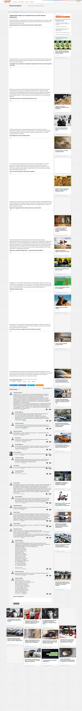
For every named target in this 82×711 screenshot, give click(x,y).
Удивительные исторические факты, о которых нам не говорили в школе (62, 190)
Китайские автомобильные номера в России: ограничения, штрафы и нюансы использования (62, 425)
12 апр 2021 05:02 (18, 428)
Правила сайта (58, 39)
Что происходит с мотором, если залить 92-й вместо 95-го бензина (14, 620)
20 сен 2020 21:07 (18, 441)
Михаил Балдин (16, 512)
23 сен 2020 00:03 (18, 593)
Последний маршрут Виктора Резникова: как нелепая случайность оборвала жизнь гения (49, 622)
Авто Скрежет (57, 386)
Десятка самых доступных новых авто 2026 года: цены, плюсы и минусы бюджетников (14, 639)
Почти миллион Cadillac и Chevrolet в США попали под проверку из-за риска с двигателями (31, 680)
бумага (33, 381)
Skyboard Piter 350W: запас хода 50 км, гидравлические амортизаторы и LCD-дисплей (62, 504)
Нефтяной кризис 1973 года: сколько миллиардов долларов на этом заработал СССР (62, 29)
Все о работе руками (58, 112)
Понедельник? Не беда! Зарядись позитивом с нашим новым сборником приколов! (63, 23)
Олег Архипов (16, 465)
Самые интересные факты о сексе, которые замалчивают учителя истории (62, 52)
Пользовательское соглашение (61, 37)
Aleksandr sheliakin (19, 540)
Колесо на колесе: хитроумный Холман (63, 32)
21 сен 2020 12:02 (16, 537)
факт (29, 381)
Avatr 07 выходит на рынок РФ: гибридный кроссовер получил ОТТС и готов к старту (50, 642)
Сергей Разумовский (17, 431)
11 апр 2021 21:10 (18, 420)
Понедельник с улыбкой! (48, 705)
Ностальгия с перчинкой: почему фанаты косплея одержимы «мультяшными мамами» (66, 697)
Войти (79, 1)
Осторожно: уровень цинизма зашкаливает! (50, 661)
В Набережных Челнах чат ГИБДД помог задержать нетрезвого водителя (61, 483)
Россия (24, 381)
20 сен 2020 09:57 (16, 435)
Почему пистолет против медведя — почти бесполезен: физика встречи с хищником (14, 681)
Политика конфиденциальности (61, 38)
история (14, 381)
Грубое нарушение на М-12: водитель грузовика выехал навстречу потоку (49, 679)
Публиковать (16, 603)
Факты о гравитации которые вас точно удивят (62, 288)
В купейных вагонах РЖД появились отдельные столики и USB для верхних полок (32, 622)
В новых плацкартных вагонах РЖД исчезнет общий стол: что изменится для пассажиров (32, 641)
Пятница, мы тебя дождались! (61, 26)
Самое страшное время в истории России (61, 344)
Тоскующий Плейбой (19, 471)
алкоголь (19, 381)
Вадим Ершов (18, 437)
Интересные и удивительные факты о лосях (62, 269)
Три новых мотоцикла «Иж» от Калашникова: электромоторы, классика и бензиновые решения (62, 583)
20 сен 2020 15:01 (16, 509)
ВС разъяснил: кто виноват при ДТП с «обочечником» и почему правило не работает (32, 660)
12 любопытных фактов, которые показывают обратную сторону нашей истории (61, 229)
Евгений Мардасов (19, 412)
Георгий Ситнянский (17, 392)
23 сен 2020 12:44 (16, 526)
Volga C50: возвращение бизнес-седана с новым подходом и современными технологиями (61, 525)
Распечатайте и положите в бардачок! (63, 34)
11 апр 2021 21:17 (18, 449)
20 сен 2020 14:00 (16, 468)
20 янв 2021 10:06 (18, 502)
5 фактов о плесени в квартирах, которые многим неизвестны (62, 107)
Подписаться (62, 16)
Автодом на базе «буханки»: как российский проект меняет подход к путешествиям (62, 446)
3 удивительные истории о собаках (61, 308)
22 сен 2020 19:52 (18, 575)
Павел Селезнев (16, 523)
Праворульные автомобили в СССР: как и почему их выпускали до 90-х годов (14, 700)
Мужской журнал (15, 6)
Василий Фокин (16, 482)
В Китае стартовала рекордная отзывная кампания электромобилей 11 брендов (62, 545)
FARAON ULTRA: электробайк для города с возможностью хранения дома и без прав (67, 640)
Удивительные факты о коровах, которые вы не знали (62, 251)
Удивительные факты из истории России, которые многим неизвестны (32, 11)
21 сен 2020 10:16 (16, 493)
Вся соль (9, 11)
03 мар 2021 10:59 (16, 520)
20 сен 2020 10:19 (16, 409)
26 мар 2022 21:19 (18, 473)
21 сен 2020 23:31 (18, 568)
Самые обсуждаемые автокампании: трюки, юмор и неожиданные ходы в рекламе (67, 660)
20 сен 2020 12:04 (18, 462)
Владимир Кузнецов (17, 505)
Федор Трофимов (18, 496)
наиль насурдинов (17, 452)
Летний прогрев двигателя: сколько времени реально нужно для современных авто (62, 381)
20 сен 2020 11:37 (16, 454)
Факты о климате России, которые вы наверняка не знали (61, 129)
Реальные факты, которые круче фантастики (61, 151)
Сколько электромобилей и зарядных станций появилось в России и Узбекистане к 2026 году (62, 401)
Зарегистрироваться (72, 1)
